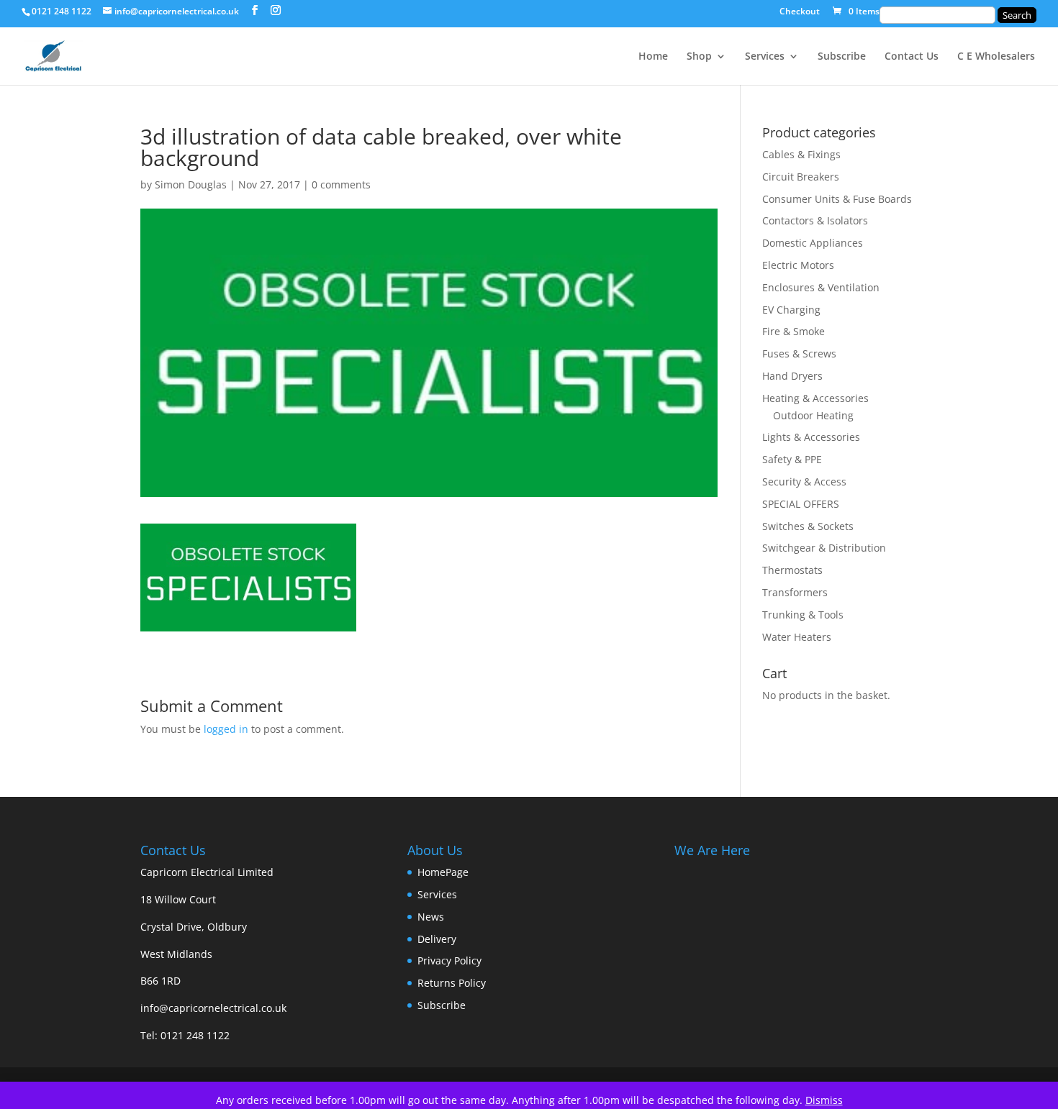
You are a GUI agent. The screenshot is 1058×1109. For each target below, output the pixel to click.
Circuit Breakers (800, 176)
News (430, 916)
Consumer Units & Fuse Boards (837, 199)
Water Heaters (796, 637)
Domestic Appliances (812, 243)
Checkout (799, 12)
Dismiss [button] (824, 1100)
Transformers (795, 592)
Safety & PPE (792, 459)
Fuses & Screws (799, 353)
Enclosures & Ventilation (821, 287)
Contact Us (912, 57)
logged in (226, 729)
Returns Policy (451, 983)
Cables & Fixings (801, 154)
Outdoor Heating (813, 415)
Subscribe (842, 57)
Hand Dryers (792, 376)
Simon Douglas (191, 184)
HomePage (443, 872)
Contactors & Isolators (815, 220)
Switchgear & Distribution (824, 547)
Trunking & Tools (803, 614)
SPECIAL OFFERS (800, 504)
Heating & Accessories (815, 398)
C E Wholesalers (996, 57)
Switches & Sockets (808, 526)
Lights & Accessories (811, 437)
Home (653, 57)
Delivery (436, 939)
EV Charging (791, 309)
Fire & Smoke (793, 331)
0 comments (341, 184)
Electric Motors (798, 265)
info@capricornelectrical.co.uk (213, 1008)
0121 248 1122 (195, 1035)
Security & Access (804, 481)
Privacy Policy (449, 960)
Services (765, 57)
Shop (699, 57)
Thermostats (792, 570)
